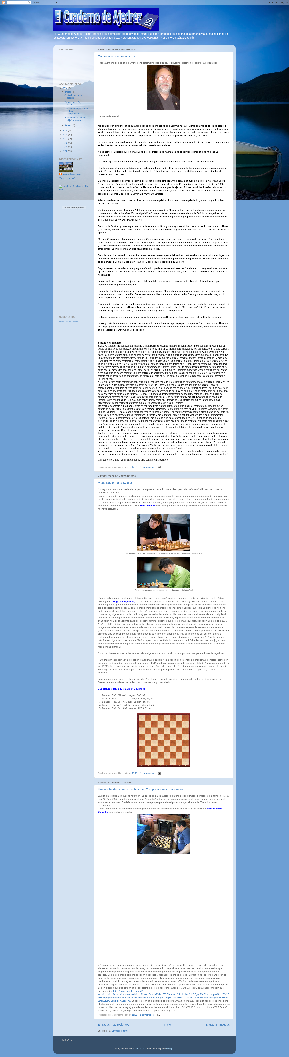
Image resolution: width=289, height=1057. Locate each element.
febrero (69, 125)
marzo (68, 92)
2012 (65, 143)
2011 (65, 147)
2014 (65, 135)
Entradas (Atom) (120, 1031)
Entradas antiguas (218, 1024)
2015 (65, 130)
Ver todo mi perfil (67, 178)
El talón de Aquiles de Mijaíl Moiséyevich (74, 119)
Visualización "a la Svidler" (115, 482)
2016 (65, 88)
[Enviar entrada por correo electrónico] (159, 467)
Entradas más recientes (113, 1024)
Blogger (169, 1048)
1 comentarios (147, 467)
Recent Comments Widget (68, 321)
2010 (65, 151)
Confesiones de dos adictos (116, 56)
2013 (65, 139)
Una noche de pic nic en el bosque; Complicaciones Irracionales (140, 789)
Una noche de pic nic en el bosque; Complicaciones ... (76, 111)
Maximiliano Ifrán (72, 174)
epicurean (139, 1048)
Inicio (167, 1024)
